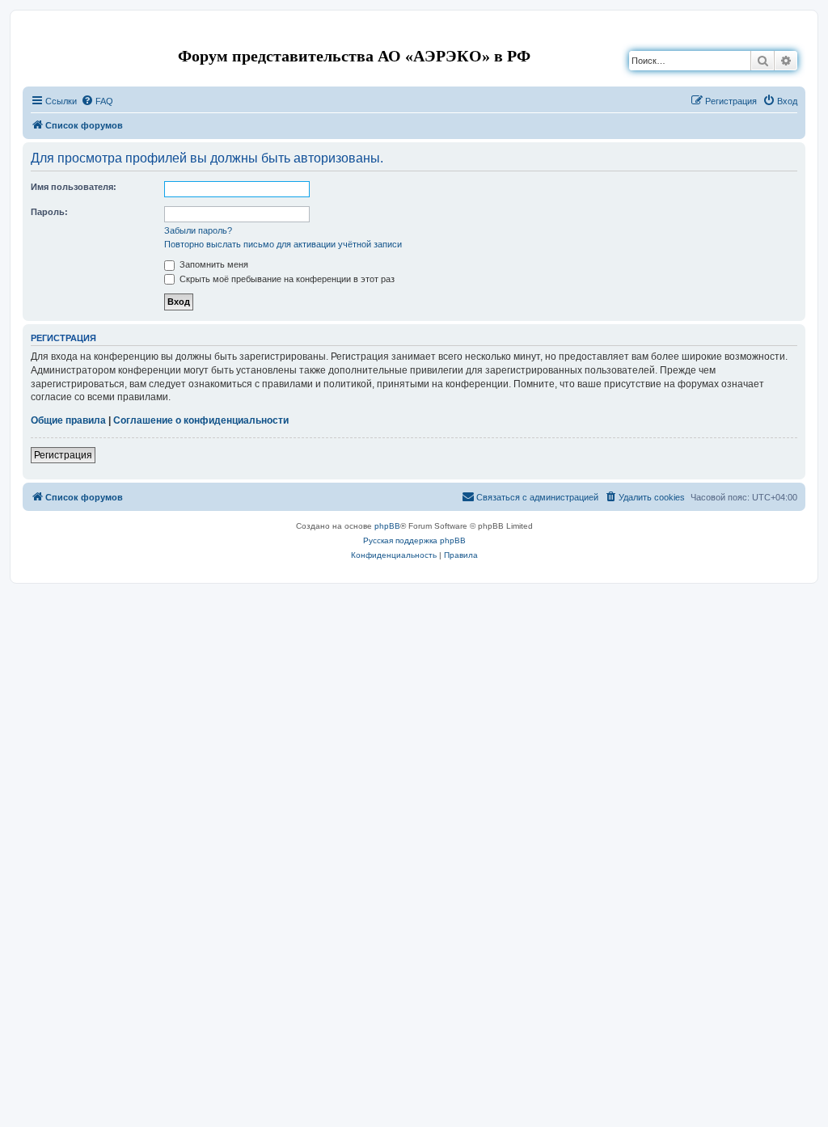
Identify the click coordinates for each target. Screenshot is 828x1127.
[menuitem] (97, 101)
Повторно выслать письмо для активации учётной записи (283, 244)
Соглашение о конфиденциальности (201, 420)
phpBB (387, 525)
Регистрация (63, 455)
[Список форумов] (36, 35)
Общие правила (68, 420)
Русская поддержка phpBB (414, 540)
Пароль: (49, 212)
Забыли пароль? (198, 230)
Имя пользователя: (73, 187)
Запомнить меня (212, 264)
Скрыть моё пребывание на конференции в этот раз (286, 279)
